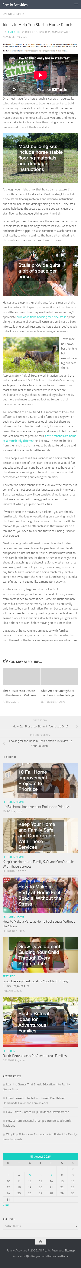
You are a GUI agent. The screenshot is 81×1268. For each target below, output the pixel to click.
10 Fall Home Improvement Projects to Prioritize (36, 807)
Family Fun (13, 32)
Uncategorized (13, 14)
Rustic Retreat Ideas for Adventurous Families (35, 1056)
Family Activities (15, 4)
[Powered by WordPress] (27, 1256)
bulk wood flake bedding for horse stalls (41, 317)
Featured (9, 802)
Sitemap (69, 1250)
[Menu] (76, 4)
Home (20, 802)
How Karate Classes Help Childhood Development (37, 1112)
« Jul (6, 1205)
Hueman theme (59, 1256)
